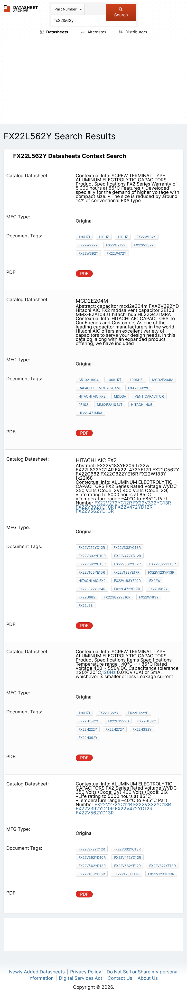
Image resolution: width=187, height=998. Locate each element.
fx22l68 (85, 605)
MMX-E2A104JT (109, 404)
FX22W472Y (116, 253)
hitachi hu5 (141, 404)
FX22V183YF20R (127, 580)
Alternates (96, 31)
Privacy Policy (85, 972)
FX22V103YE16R (91, 572)
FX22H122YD (138, 713)
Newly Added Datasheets (37, 972)
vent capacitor (149, 396)
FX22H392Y (87, 738)
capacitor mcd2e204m (99, 388)
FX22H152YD (118, 721)
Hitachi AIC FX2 (91, 396)
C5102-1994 (88, 380)
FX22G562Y (158, 589)
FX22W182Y (146, 237)
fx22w (154, 580)
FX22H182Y (146, 721)
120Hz (104, 237)
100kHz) (114, 380)
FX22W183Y (149, 597)
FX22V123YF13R (161, 572)
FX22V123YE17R (126, 572)
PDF (84, 273)
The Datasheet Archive (21, 8)
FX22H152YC (88, 721)
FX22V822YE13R (162, 564)
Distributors (135, 31)
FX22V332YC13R (152, 503)
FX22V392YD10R (95, 507)
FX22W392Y (88, 253)
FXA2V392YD (139, 388)
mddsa (120, 396)
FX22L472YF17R (127, 589)
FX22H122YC (109, 713)
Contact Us (120, 978)
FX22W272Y (115, 245)
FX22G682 (86, 597)
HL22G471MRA (90, 413)
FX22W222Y (88, 245)
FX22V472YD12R (133, 507)
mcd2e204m (162, 380)
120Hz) (84, 237)
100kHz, (137, 380)
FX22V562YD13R (95, 511)
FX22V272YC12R (113, 503)
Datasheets (56, 31)
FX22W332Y (144, 245)
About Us (148, 978)
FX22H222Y (87, 729)
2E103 (83, 404)
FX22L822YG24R (91, 589)
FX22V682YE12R (127, 564)
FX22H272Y (114, 729)
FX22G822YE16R (117, 597)
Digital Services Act (80, 978)
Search (121, 14)
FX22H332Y (141, 729)
